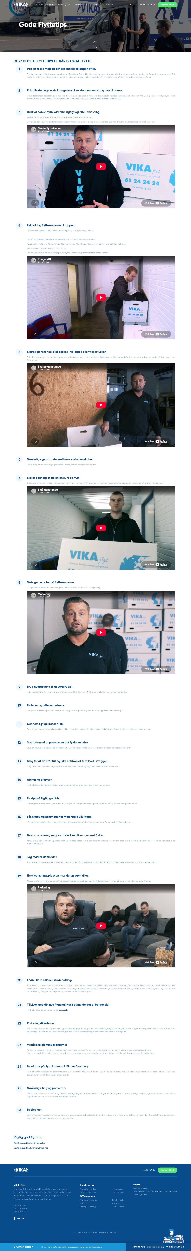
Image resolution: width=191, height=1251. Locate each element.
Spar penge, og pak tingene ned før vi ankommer (155, 1191)
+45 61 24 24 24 (147, 4)
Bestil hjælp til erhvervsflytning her (31, 1148)
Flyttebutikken (81, 5)
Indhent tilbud (167, 1170)
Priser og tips (64, 5)
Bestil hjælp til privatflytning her (29, 1143)
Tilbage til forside (140, 1188)
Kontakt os (108, 5)
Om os (95, 5)
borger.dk (63, 1010)
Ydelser (50, 5)
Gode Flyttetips (140, 1195)
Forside (39, 5)
